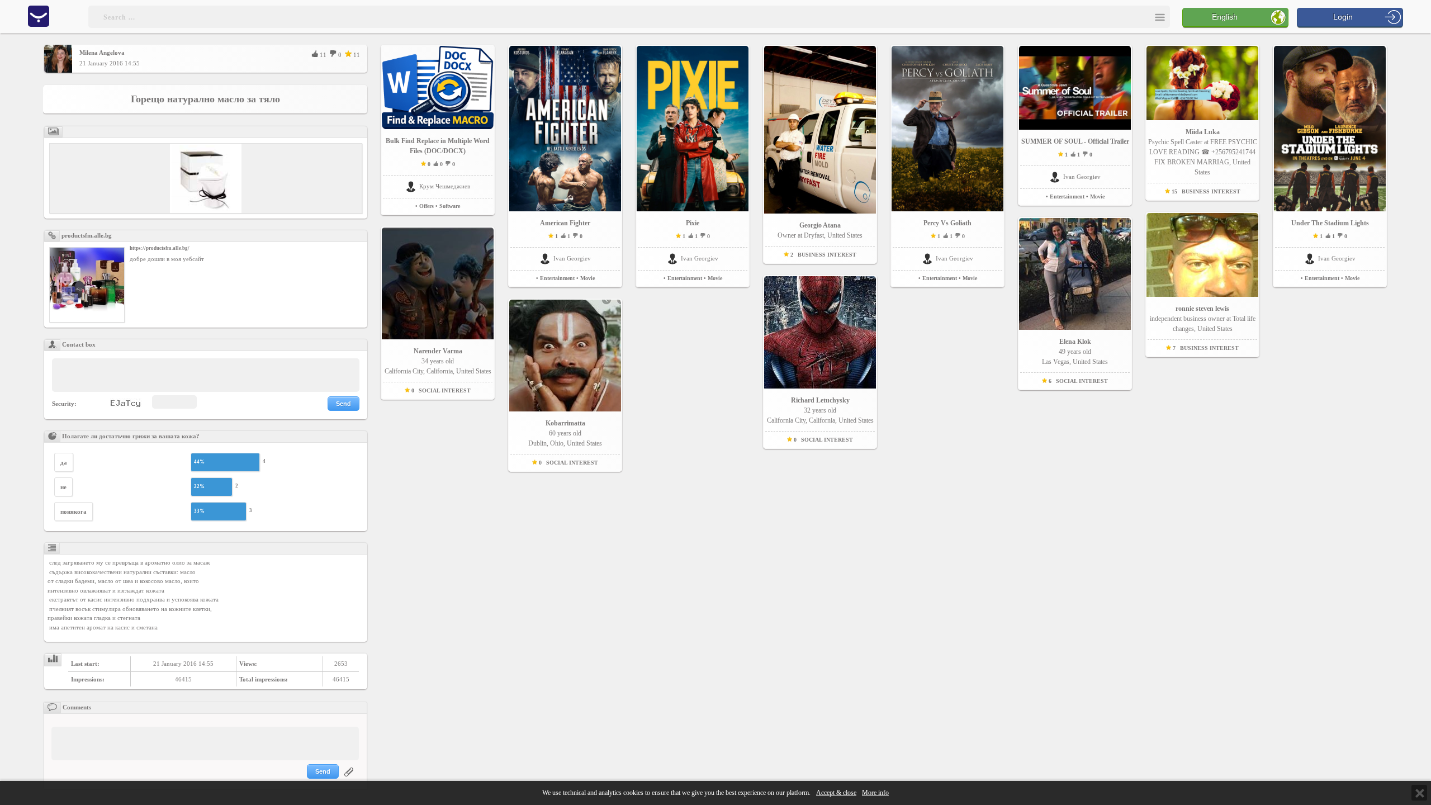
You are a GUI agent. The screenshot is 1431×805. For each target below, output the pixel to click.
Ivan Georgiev (572, 258)
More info (875, 793)
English (1225, 16)
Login (1343, 16)
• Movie (585, 278)
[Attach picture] (350, 779)
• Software (447, 206)
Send (343, 403)
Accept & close (836, 793)
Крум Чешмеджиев (444, 186)
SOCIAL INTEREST (445, 390)
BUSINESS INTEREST (827, 255)
